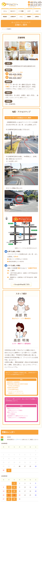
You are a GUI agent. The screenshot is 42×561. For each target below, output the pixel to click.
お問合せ (37, 16)
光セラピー (13, 11)
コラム (21, 16)
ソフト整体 (21, 11)
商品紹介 (5, 16)
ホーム (5, 11)
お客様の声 (13, 16)
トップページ (17, 439)
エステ (28, 11)
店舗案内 (29, 16)
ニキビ (36, 11)
